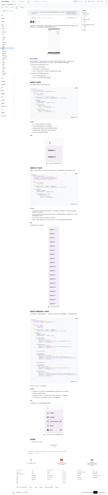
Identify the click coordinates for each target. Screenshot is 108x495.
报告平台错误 (95, 472)
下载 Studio (80, 477)
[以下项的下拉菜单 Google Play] (40, 1)
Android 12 (64, 481)
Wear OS (48, 473)
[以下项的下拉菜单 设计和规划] (24, 1)
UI (15, 4)
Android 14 (64, 477)
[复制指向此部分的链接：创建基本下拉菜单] (42, 82)
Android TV (49, 479)
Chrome (35, 487)
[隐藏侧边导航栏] (13, 493)
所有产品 (57, 487)
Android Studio (100, 1)
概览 (2, 7)
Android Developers (33, 17)
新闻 (17, 479)
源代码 (17, 477)
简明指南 (22, 7)
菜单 (40, 442)
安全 (17, 475)
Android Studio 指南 (81, 472)
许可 (22, 492)
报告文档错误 (95, 473)
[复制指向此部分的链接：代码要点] (35, 122)
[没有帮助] (77, 18)
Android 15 (64, 475)
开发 (28, 1)
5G (32, 481)
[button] (6, 15)
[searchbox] (7, 11)
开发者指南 (79, 473)
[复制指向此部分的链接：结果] (33, 135)
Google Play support (96, 475)
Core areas (10, 4)
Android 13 (64, 479)
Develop (3, 4)
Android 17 (64, 472)
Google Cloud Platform (49, 487)
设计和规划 (21, 1)
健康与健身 (34, 475)
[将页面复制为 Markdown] (39, 22)
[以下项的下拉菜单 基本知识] (16, 1)
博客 (45, 1)
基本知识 (13, 1)
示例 (11, 7)
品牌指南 (25, 492)
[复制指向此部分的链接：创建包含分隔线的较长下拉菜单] (50, 311)
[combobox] (78, 1)
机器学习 (33, 473)
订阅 (95, 492)
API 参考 (79, 475)
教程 (7, 7)
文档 (16, 7)
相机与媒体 (34, 477)
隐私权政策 (34, 479)
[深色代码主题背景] (76, 88)
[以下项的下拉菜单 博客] (47, 1)
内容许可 (38, 451)
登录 (106, 1)
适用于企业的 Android (20, 473)
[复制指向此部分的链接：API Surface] (39, 59)
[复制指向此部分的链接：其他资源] (36, 439)
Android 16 (64, 473)
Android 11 (64, 482)
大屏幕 (48, 472)
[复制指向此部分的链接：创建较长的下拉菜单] (43, 168)
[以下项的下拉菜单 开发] (30, 1)
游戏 (32, 472)
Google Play (36, 1)
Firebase (41, 487)
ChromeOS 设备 (50, 475)
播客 (17, 482)
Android (17, 472)
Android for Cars (50, 477)
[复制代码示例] (77, 88)
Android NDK (80, 479)
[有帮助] (75, 18)
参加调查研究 (95, 477)
